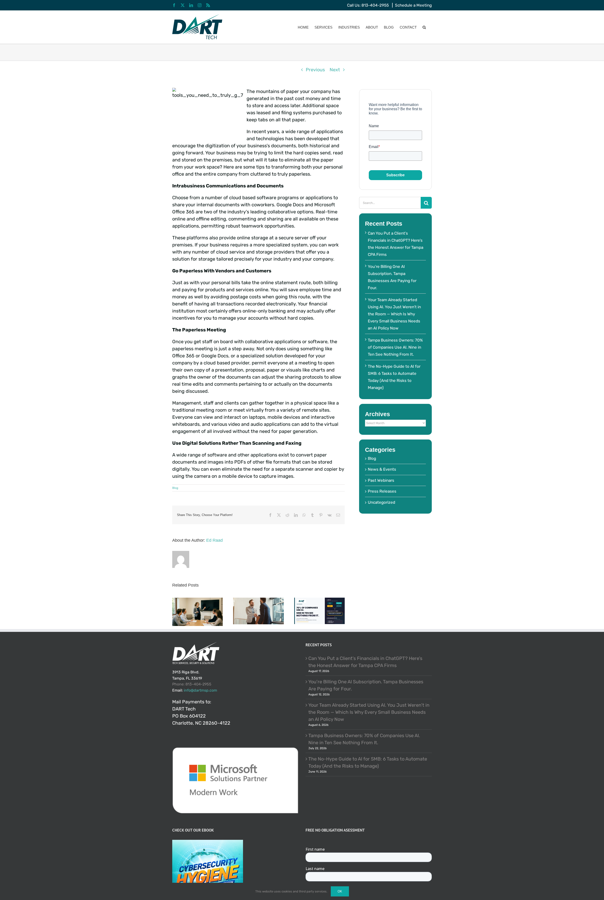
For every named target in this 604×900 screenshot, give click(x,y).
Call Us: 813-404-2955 (368, 5)
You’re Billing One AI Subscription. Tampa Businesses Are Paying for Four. (365, 685)
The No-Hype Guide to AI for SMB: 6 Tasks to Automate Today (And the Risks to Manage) (367, 762)
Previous (315, 69)
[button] (424, 27)
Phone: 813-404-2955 (191, 684)
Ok (340, 891)
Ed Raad (214, 540)
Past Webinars (381, 480)
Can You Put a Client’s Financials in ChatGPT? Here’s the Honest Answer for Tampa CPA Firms (365, 661)
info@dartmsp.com (200, 690)
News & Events (382, 469)
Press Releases (382, 491)
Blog (175, 488)
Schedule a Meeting (413, 5)
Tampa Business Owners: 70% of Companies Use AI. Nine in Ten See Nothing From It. (395, 347)
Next (335, 69)
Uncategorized (381, 502)
